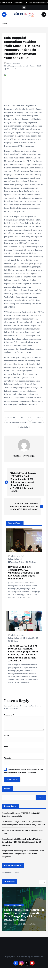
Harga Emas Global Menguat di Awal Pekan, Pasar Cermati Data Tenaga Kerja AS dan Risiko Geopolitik (23, 853)
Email (7, 746)
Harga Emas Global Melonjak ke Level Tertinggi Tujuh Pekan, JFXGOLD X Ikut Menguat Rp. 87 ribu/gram (22, 842)
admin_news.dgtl (13, 63)
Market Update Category (14, 905)
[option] (24, 909)
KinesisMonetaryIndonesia (17, 422)
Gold (31, 418)
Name (7, 735)
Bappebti (11, 418)
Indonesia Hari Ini (21, 66)
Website (7, 758)
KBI (39, 418)
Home (4, 23)
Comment (9, 715)
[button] (41, 882)
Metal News (8, 66)
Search (7, 788)
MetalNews (37, 422)
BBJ (22, 418)
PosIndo (24, 427)
